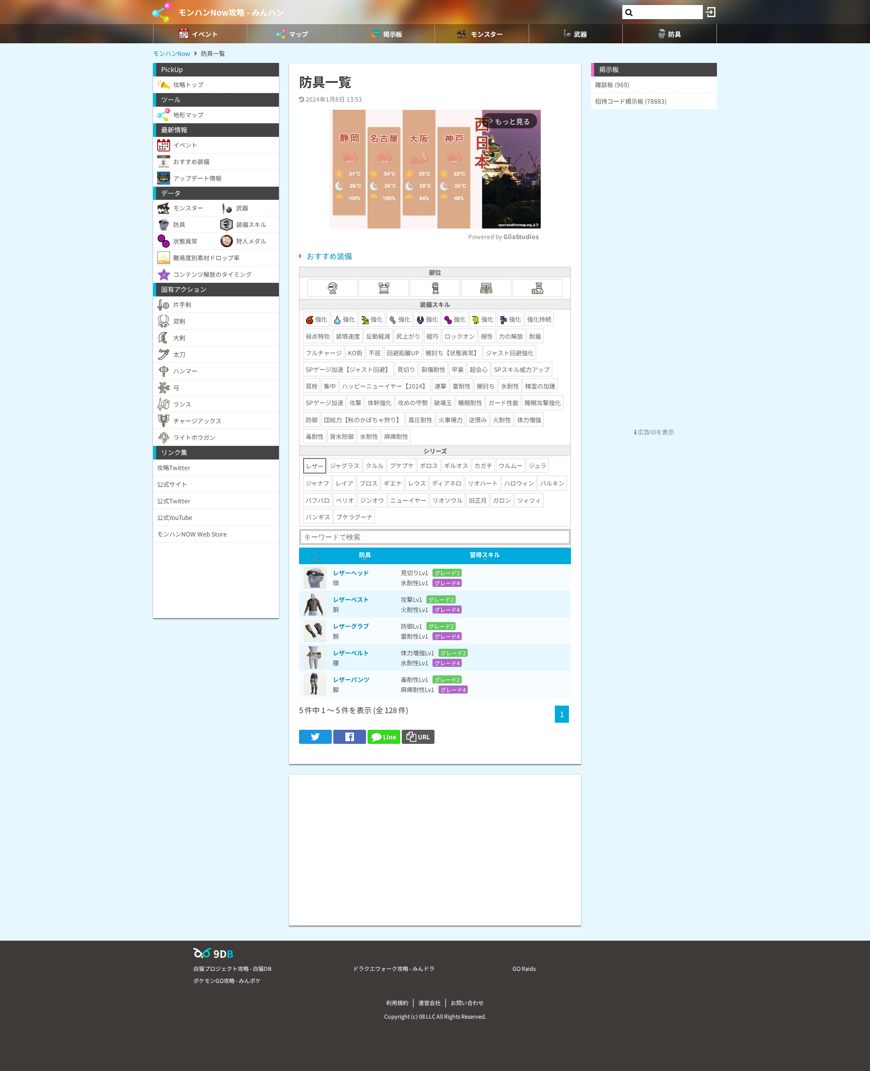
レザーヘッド (351, 572)
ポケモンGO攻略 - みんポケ (227, 980)
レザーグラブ (351, 626)
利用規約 (397, 1003)
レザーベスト (351, 599)
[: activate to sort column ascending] (315, 556)
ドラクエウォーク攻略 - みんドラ (393, 968)
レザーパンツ (351, 679)
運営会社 (429, 1003)
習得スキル (485, 554)
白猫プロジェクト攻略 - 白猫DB (232, 968)
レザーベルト (351, 652)
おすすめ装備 (329, 256)
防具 (365, 554)
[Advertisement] (435, 845)
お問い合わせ (467, 1003)
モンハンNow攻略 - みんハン (231, 12)
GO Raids (524, 968)
